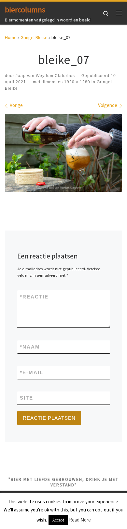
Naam (30, 347)
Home (11, 37)
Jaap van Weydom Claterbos (45, 75)
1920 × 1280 (76, 82)
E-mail (31, 372)
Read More (80, 520)
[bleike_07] (63, 153)
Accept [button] (58, 520)
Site (26, 398)
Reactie (34, 296)
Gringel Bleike (34, 37)
